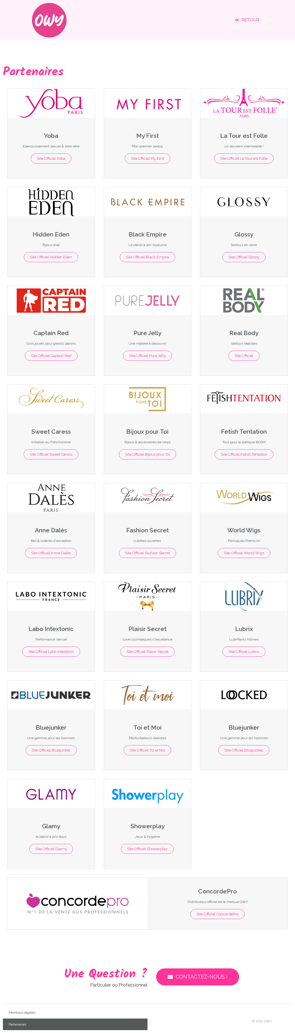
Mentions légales (22, 1013)
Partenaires (17, 1024)
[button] (247, 20)
